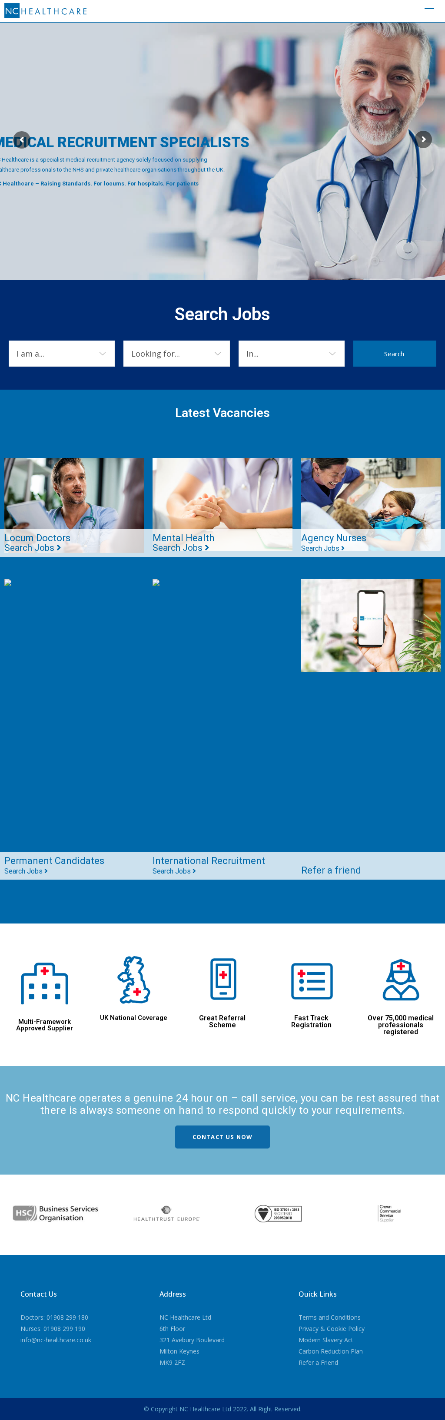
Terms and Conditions (330, 1317)
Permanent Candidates (54, 865)
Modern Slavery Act (326, 1340)
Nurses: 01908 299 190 (52, 1328)
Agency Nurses (333, 543)
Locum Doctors (37, 543)
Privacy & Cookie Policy (332, 1328)
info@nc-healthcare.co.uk (55, 1340)
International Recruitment (209, 865)
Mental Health (183, 543)
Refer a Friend (318, 1362)
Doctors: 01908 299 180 (54, 1317)
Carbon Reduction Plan (331, 1351)
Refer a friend (331, 870)
